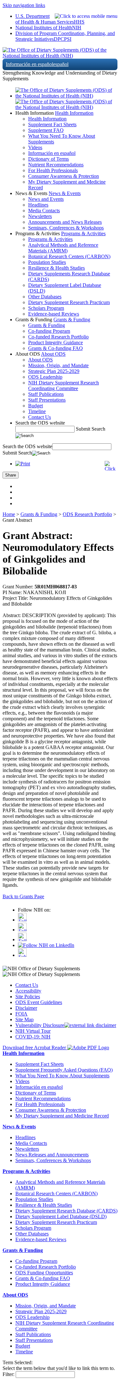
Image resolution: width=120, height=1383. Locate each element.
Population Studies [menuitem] (47, 262)
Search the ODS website (40, 423)
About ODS (53, 354)
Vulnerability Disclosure (39, 1025)
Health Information (74, 113)
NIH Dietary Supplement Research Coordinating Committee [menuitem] (63, 385)
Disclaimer (26, 1008)
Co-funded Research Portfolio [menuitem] (58, 336)
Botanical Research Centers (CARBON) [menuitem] (69, 256)
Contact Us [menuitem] (39, 417)
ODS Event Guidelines (38, 1002)
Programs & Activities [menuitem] (50, 239)
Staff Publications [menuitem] (46, 394)
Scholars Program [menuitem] (46, 308)
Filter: (8, 1374)
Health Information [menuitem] (47, 118)
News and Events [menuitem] (46, 199)
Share (10, 475)
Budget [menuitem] (35, 405)
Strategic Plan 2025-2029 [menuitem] (53, 371)
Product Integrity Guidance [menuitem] (55, 342)
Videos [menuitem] (35, 147)
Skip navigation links (24, 5)
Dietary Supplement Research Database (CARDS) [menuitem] (66, 1210)
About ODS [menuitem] (40, 359)
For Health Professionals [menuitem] (53, 170)
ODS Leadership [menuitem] (45, 377)
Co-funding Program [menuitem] (49, 331)
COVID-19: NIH (33, 1036)
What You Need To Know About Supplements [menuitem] (62, 1075)
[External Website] (90, 1025)
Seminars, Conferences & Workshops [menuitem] (66, 227)
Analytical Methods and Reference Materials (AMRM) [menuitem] (63, 247)
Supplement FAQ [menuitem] (46, 130)
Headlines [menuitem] (38, 204)
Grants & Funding (71, 319)
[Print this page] (22, 463)
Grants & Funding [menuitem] (46, 325)
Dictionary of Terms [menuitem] (48, 159)
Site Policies (27, 996)
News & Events (65, 193)
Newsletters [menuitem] (40, 216)
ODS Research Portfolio (87, 514)
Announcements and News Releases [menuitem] (65, 222)
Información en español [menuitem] (52, 153)
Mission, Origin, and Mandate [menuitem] (58, 365)
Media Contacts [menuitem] (44, 210)
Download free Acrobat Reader (35, 1047)
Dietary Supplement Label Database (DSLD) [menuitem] (61, 1216)
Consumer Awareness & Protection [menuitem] (63, 176)
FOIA (21, 1013)
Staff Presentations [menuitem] (47, 400)
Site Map (24, 1019)
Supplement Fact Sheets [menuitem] (52, 124)
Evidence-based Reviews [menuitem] (53, 314)
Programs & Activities (83, 233)
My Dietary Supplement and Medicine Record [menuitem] (62, 1115)
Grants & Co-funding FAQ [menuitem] (55, 348)
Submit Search (90, 429)
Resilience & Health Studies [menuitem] (56, 268)
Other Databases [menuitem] (44, 296)
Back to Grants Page (23, 896)
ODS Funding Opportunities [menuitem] (44, 1272)
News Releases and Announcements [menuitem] (52, 1154)
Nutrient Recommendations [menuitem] (56, 164)
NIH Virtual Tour (33, 1031)
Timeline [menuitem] (37, 411)
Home (9, 514)
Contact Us (26, 985)
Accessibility (28, 991)
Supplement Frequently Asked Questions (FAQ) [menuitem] (64, 1070)
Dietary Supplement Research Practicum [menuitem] (69, 302)
